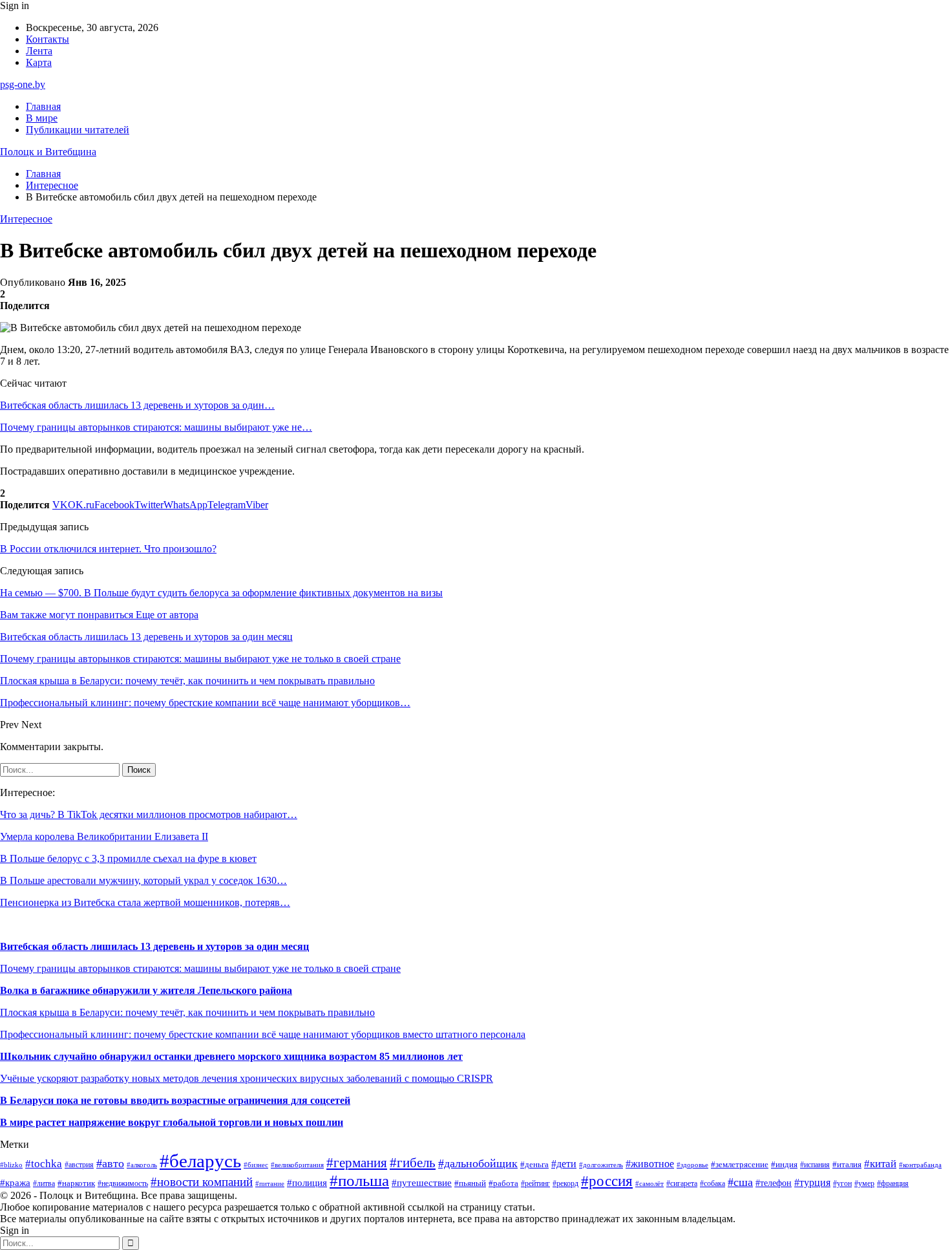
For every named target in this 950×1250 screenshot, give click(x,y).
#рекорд (565, 1184)
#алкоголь (142, 1165)
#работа (503, 1183)
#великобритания (297, 1165)
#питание (269, 1183)
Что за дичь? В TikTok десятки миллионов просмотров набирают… (148, 814)
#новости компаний (202, 1182)
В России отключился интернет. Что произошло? (108, 548)
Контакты (47, 39)
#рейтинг (535, 1184)
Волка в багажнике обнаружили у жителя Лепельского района (146, 990)
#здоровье (692, 1165)
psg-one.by (22, 84)
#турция (812, 1182)
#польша (359, 1180)
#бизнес (256, 1165)
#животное (650, 1163)
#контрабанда (920, 1165)
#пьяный (470, 1183)
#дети (563, 1163)
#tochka (43, 1164)
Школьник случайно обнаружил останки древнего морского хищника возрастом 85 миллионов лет (231, 1056)
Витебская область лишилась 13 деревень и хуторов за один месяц (154, 946)
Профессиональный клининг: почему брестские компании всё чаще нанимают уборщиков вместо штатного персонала (262, 1034)
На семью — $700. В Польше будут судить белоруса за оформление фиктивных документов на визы (221, 592)
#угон (842, 1184)
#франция (893, 1184)
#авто (110, 1163)
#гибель (413, 1163)
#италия (846, 1164)
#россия (607, 1181)
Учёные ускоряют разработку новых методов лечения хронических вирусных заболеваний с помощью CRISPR (246, 1078)
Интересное (26, 218)
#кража (15, 1183)
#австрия (79, 1164)
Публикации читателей (77, 129)
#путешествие (422, 1183)
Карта (39, 62)
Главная (43, 106)
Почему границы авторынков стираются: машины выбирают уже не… (156, 427)
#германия (356, 1162)
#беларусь (200, 1160)
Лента (39, 50)
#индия (784, 1164)
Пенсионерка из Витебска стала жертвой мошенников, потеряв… (145, 902)
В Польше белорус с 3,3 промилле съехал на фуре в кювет (128, 858)
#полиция (307, 1183)
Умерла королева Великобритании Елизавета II (104, 836)
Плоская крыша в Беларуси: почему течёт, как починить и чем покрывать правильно (187, 1012)
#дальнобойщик (478, 1163)
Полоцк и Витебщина (48, 151)
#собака (712, 1183)
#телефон (773, 1183)
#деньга (534, 1164)
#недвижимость (123, 1183)
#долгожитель (601, 1165)
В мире (42, 118)
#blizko (11, 1165)
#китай (880, 1164)
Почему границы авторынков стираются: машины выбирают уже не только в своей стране (200, 968)
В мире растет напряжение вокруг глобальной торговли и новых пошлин (171, 1122)
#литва (44, 1183)
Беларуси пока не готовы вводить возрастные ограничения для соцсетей (178, 1100)
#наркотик (76, 1183)
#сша (740, 1182)
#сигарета (681, 1183)
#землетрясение (739, 1164)
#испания (815, 1165)
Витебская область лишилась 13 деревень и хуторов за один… (137, 405)
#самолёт (649, 1183)
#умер (864, 1183)
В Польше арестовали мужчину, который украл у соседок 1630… (143, 880)
